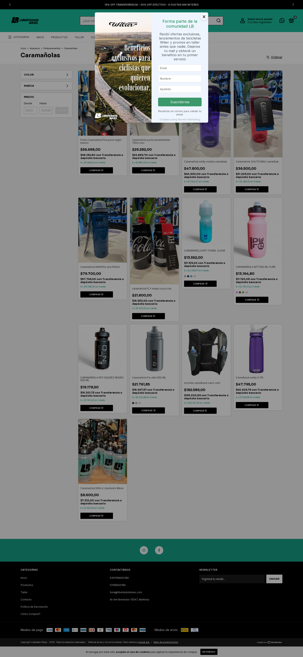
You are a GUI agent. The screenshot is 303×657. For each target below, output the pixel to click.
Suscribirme (179, 102)
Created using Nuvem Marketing (180, 119)
